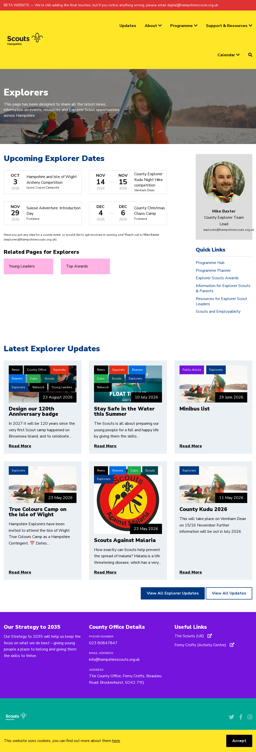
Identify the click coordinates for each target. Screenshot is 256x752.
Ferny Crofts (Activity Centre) (200, 645)
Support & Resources (227, 25)
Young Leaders (22, 266)
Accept (239, 741)
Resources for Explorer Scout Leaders (221, 301)
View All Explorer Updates (173, 593)
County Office (36, 370)
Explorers (18, 387)
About (151, 25)
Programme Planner (213, 270)
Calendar (226, 55)
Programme (181, 25)
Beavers (17, 378)
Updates (128, 25)
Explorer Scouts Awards (217, 278)
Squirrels (59, 370)
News (16, 370)
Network (38, 387)
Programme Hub (210, 263)
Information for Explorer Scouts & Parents (223, 288)
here (116, 741)
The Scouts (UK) (189, 636)
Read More (20, 446)
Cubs (34, 378)
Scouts (49, 378)
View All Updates (229, 593)
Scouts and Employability (218, 311)
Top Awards (77, 266)
